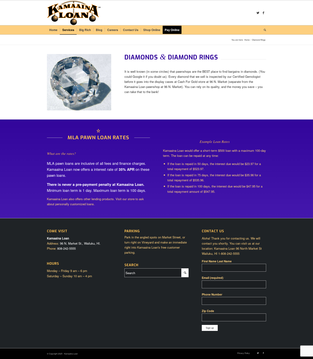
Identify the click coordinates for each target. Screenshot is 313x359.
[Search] (263, 29)
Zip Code (208, 311)
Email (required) (213, 278)
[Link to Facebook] (263, 12)
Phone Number (212, 294)
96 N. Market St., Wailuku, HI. (80, 243)
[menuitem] (53, 29)
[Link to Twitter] (258, 12)
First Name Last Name (217, 261)
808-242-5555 (66, 248)
